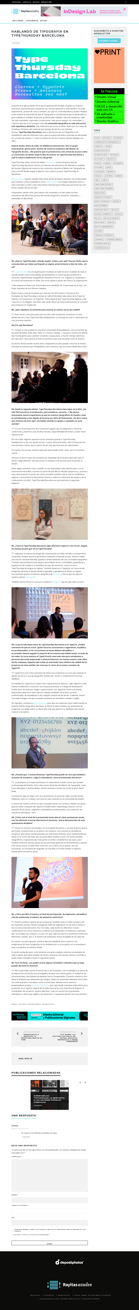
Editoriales (99, 159)
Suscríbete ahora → (109, 40)
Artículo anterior (31, 1032)
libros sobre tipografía (104, 188)
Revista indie (99, 222)
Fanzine (107, 163)
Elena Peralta (52, 182)
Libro (97, 180)
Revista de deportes (111, 218)
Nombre (15, 1195)
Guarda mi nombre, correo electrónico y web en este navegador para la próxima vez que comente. (50, 1230)
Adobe (97, 137)
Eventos (15, 1004)
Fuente (108, 167)
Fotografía (118, 163)
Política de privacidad (40, 1234)
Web (12, 1217)
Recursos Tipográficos (103, 214)
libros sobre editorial (103, 184)
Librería (119, 176)
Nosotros (16, 2)
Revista (97, 218)
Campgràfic (31, 577)
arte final (106, 137)
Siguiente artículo (68, 1032)
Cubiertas (98, 146)
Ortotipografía (101, 205)
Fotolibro (99, 167)
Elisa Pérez (49, 162)
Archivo (36, 2)
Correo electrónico (20, 1205)
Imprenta (111, 171)
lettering (108, 176)
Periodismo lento (101, 209)
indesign (98, 176)
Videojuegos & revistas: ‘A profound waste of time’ (31, 1037)
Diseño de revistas (102, 150)
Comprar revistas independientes (107, 142)
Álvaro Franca (17, 179)
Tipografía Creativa (34, 1004)
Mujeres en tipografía (103, 197)
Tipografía (32, 21)
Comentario (16, 1156)
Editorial (18, 21)
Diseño (108, 146)
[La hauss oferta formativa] (109, 123)
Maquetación (100, 193)
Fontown (57, 574)
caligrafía (118, 137)
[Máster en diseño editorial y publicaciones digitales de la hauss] (49, 1020)
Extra (43, 21)
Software (98, 231)
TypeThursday (21, 272)
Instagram (56, 582)
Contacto (26, 2)
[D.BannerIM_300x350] (109, 82)
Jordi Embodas (40, 703)
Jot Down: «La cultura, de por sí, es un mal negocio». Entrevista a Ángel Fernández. (65, 1038)
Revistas (111, 222)
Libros (105, 180)
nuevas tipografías (102, 201)
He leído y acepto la (32, 1234)
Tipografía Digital (48, 1004)
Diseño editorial (101, 154)
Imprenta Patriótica (40, 985)
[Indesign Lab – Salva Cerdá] (84, 8)
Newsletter (46, 2)
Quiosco (115, 209)
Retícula (119, 214)
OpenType (116, 201)
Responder (26, 1137)
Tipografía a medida (114, 239)
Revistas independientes (104, 226)
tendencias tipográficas (104, 235)
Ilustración (99, 171)
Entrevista (111, 159)
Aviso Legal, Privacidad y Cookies (93, 1295)
